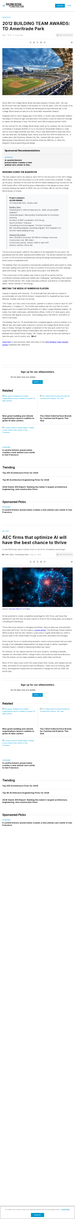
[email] (45, 42)
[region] (37, 1212)
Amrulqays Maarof (15, 609)
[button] (3, 5)
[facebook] (30, 42)
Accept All (37, 1215)
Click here (6, 342)
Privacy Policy (65, 1209)
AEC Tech (5, 531)
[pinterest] (41, 42)
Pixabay (27, 609)
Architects (6, 17)
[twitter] (37, 42)
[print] (72, 42)
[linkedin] (34, 42)
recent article (40, 630)
